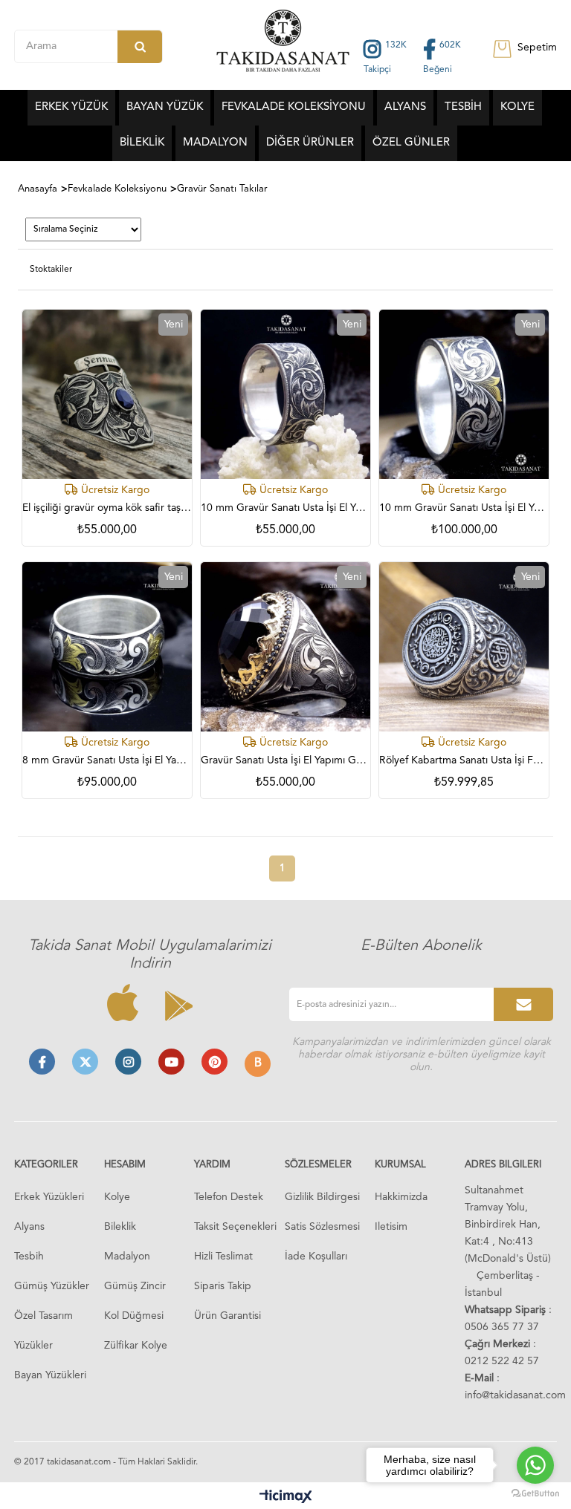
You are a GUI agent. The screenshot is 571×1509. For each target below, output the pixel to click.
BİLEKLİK (142, 143)
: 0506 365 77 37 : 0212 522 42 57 (508, 1335)
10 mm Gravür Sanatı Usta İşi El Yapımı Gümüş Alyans (285, 508)
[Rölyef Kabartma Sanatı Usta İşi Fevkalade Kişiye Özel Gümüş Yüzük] (464, 646)
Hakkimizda (401, 1197)
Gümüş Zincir (135, 1286)
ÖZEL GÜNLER (411, 143)
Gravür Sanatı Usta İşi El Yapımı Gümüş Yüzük (285, 760)
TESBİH (463, 107)
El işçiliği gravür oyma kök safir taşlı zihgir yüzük (107, 508)
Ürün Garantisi (227, 1316)
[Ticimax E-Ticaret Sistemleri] (285, 1497)
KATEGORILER (46, 1165)
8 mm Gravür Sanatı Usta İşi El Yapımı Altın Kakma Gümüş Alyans (107, 760)
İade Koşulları (316, 1256)
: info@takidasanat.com (515, 1387)
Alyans (29, 1227)
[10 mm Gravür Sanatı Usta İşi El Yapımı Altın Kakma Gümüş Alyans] (464, 394)
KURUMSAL (400, 1165)
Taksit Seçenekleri (235, 1227)
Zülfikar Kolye (135, 1345)
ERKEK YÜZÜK (71, 107)
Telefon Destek (228, 1197)
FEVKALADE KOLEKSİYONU (294, 107)
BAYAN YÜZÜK (164, 107)
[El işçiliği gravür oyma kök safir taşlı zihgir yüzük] (107, 394)
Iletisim (391, 1227)
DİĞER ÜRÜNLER (310, 143)
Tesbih (29, 1256)
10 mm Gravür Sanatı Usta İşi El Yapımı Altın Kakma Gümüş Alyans (464, 508)
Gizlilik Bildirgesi (322, 1197)
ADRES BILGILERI (503, 1165)
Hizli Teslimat (223, 1256)
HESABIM (125, 1165)
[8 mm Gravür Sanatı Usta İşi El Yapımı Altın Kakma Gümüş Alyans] (107, 646)
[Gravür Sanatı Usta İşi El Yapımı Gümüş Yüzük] (285, 646)
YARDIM (212, 1165)
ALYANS (405, 107)
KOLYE (517, 107)
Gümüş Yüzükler (51, 1286)
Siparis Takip (222, 1286)
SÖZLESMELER (318, 1165)
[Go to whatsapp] (535, 1465)
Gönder (523, 1004)
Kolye (117, 1197)
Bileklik (120, 1227)
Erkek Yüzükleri (49, 1197)
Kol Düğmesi (134, 1316)
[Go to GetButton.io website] (535, 1494)
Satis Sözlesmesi (322, 1227)
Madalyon (127, 1256)
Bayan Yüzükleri (50, 1375)
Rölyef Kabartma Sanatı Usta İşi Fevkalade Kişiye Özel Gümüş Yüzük (464, 760)
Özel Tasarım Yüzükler (43, 1331)
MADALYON (215, 143)
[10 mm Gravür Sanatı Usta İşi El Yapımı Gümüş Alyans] (285, 394)
